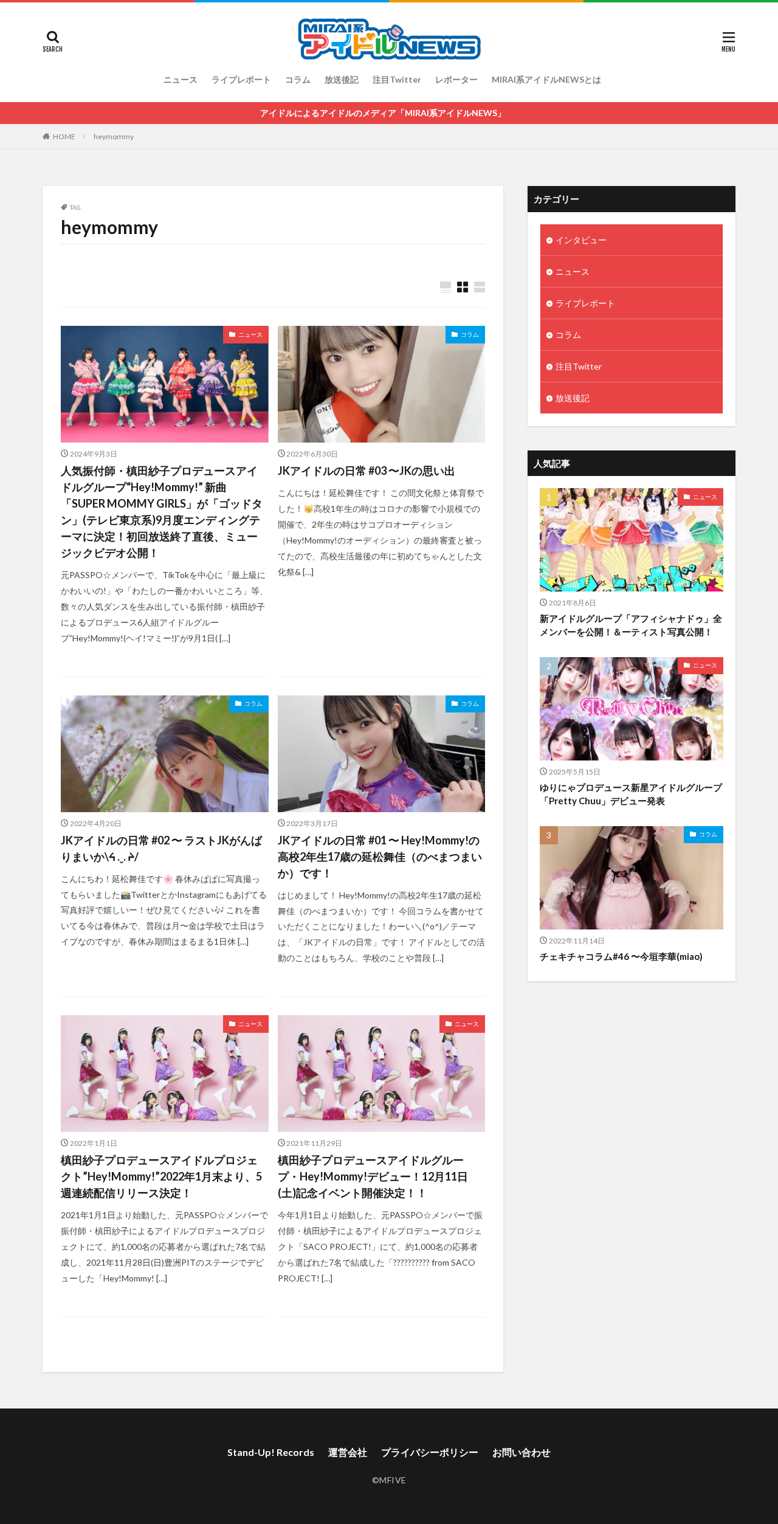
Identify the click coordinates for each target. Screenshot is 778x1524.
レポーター (456, 79)
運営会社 (347, 1452)
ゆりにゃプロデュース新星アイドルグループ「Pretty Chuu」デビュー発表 (631, 794)
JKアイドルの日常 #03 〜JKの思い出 (366, 470)
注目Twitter (397, 79)
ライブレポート (241, 79)
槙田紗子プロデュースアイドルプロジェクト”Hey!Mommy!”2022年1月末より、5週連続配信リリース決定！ (161, 1176)
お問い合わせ (521, 1452)
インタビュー (581, 240)
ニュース (181, 79)
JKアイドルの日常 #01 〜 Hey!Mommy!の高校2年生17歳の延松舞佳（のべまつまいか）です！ (380, 856)
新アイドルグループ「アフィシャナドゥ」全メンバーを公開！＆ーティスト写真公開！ (631, 625)
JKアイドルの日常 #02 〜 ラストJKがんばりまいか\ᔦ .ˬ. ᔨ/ (161, 848)
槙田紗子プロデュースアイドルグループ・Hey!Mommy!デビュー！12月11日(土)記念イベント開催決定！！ (373, 1176)
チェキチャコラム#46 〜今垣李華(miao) (621, 956)
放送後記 (342, 79)
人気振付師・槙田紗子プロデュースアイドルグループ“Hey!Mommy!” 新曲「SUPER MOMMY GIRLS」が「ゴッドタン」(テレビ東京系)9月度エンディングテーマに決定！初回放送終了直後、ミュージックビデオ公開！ (162, 511)
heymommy (114, 136)
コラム (298, 79)
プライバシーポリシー (429, 1452)
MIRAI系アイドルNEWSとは (546, 79)
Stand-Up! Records (270, 1452)
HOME (64, 136)
